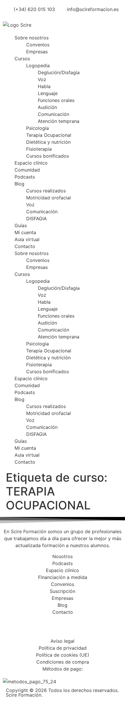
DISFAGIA (36, 218)
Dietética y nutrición (48, 142)
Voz (42, 79)
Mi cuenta (25, 232)
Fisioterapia (39, 149)
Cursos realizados (46, 191)
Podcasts (25, 177)
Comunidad (27, 170)
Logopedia (38, 65)
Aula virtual (27, 239)
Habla (44, 86)
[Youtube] (58, 628)
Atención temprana (58, 121)
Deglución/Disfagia (59, 72)
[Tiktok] (74, 628)
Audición (47, 107)
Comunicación (53, 114)
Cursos (22, 58)
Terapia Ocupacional (48, 135)
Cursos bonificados (47, 156)
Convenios (37, 45)
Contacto (25, 246)
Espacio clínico (31, 163)
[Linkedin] (42, 628)
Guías (21, 225)
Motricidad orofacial (48, 198)
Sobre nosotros (32, 38)
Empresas (37, 51)
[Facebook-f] (10, 628)
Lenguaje (48, 93)
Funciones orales (56, 100)
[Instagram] (26, 628)
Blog (19, 184)
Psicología (37, 128)
